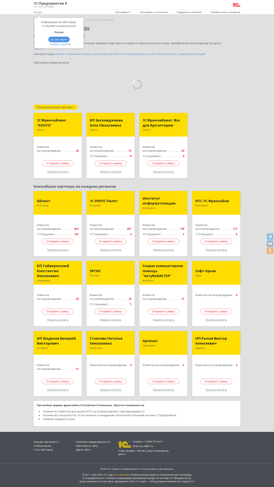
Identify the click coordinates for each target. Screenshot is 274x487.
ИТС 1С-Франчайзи (212, 201)
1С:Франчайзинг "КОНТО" (51, 123)
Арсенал (150, 341)
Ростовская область (163, 54)
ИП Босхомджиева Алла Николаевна (106, 123)
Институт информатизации (159, 201)
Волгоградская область (108, 54)
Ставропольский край (191, 54)
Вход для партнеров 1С (46, 441)
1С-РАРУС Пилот (104, 201)
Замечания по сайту (87, 445)
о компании (122, 474)
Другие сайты (83, 449)
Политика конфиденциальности (93, 441)
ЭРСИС (95, 271)
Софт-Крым (205, 271)
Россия (59, 54)
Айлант (43, 201)
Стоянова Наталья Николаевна (106, 341)
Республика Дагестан (137, 54)
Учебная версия (42, 445)
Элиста (38, 48)
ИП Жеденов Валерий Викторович (56, 341)
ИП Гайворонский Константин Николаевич (53, 271)
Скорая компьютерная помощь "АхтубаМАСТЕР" (163, 271)
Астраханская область (78, 54)
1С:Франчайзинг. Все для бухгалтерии (161, 123)
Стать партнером (43, 449)
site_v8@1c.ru (146, 446)
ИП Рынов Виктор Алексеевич (211, 341)
